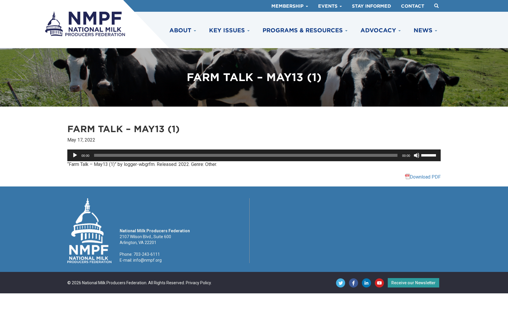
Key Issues (228, 30)
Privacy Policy (198, 282)
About (181, 30)
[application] (254, 155)
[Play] (75, 155)
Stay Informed (371, 6)
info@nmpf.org (147, 260)
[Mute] (417, 155)
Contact (412, 6)
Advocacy (379, 30)
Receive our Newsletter (413, 282)
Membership (288, 6)
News (424, 30)
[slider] (429, 154)
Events (328, 6)
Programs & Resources (304, 30)
